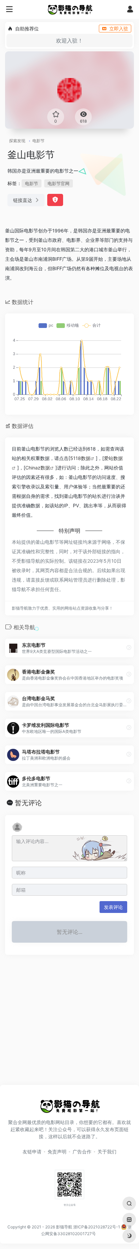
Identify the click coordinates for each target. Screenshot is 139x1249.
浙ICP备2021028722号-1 (96, 1226)
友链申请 (32, 1151)
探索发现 (17, 140)
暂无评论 (28, 803)
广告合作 (82, 1151)
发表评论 (113, 907)
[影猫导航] (69, 9)
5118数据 (80, 458)
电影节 (38, 140)
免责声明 (57, 1151)
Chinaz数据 (37, 467)
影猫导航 (64, 1226)
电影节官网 (59, 183)
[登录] (130, 9)
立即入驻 (118, 28)
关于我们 (107, 1151)
